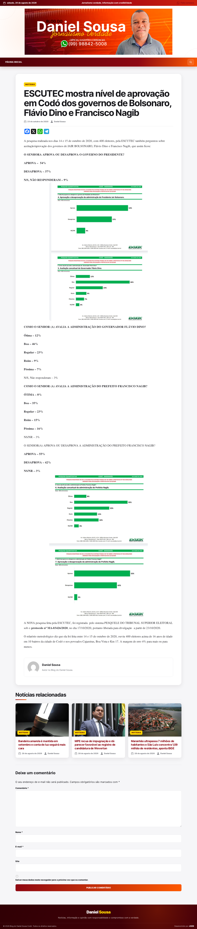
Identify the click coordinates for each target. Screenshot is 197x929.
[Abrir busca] (190, 62)
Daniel (98, 912)
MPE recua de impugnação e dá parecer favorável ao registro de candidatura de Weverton (95, 744)
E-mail (19, 846)
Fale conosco (187, 3)
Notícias (30, 84)
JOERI (191, 926)
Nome (19, 832)
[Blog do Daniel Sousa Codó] (98, 32)
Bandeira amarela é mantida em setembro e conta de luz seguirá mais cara (42, 744)
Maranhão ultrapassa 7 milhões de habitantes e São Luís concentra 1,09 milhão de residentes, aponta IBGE (154, 744)
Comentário (22, 788)
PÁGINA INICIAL (13, 62)
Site (17, 861)
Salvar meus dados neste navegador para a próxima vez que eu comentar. (51, 880)
